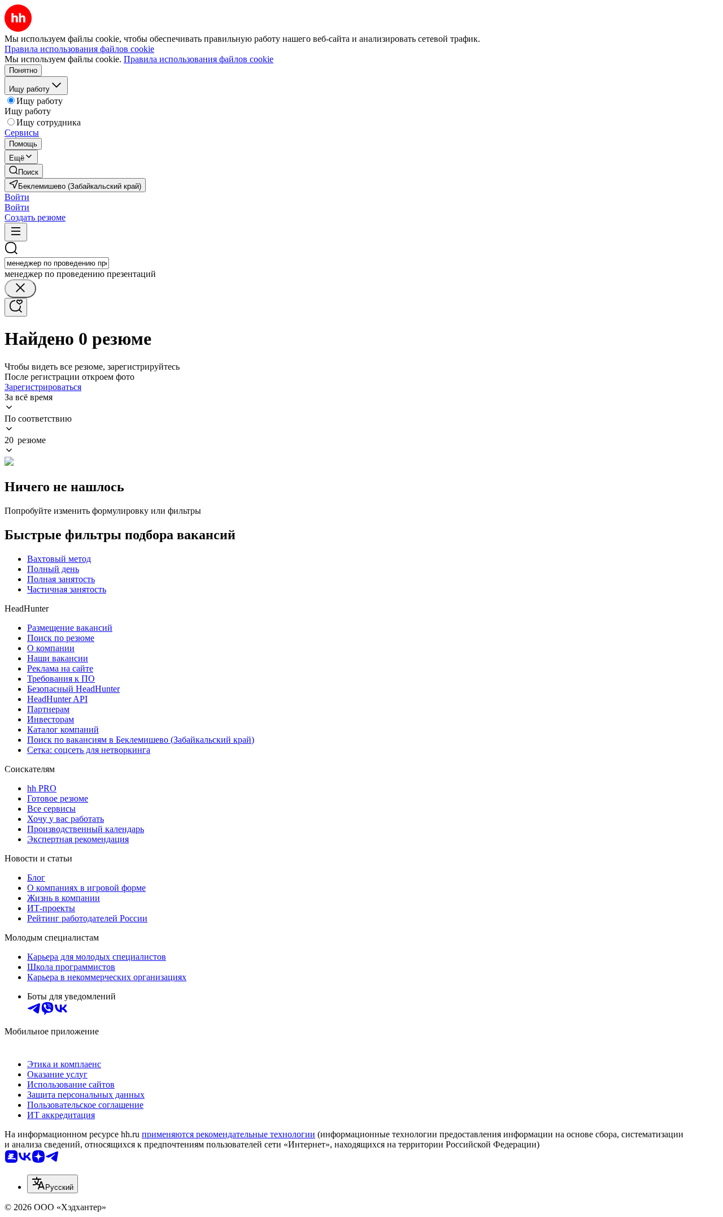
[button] (17, 197)
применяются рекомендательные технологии (228, 1134)
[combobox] (57, 263)
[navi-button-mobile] (16, 232)
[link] (24, 171)
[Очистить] (20, 288)
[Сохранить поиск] (16, 307)
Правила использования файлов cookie (198, 59)
